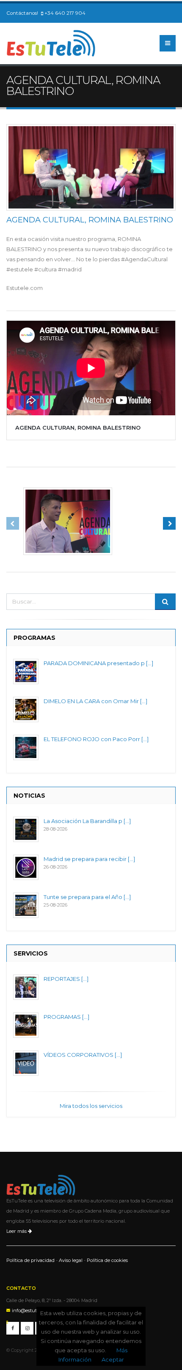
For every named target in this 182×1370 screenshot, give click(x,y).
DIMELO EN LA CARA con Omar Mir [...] (95, 701)
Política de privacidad (30, 1260)
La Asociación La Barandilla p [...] (87, 821)
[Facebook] (12, 1328)
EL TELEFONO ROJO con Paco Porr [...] (96, 739)
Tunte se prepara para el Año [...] (87, 896)
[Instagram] (27, 1328)
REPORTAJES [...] (66, 978)
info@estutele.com (33, 1310)
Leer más (17, 1231)
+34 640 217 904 (64, 13)
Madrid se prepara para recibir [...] (89, 859)
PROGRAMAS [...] (66, 1016)
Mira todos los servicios (91, 1105)
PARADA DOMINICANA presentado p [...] (98, 663)
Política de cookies (107, 1260)
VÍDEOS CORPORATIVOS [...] (83, 1054)
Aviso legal (71, 1260)
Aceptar (113, 1359)
